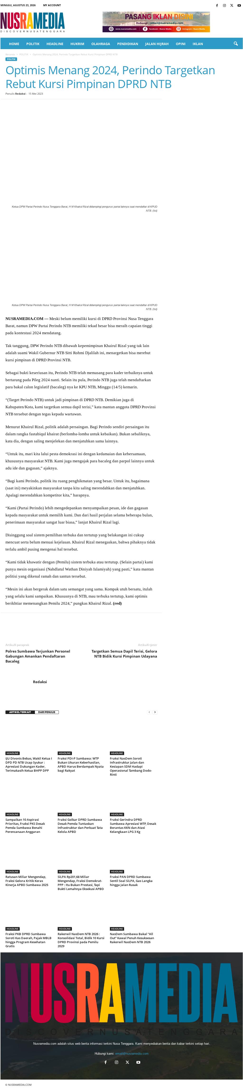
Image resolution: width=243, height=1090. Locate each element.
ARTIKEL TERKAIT (20, 712)
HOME (14, 44)
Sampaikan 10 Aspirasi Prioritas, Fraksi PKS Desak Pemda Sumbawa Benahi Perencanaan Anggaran (25, 825)
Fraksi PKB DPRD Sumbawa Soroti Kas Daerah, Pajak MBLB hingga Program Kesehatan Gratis (28, 940)
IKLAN (198, 44)
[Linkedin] (54, 106)
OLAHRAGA (100, 44)
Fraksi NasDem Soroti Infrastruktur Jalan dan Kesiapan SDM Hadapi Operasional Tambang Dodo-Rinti (131, 766)
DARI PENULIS (46, 712)
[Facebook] (217, 5)
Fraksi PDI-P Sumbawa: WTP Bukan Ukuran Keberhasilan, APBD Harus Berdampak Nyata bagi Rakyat (81, 764)
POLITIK (32, 44)
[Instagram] (224, 5)
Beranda (10, 54)
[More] (98, 106)
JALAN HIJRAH (157, 44)
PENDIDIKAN (127, 44)
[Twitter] (232, 5)
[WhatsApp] (43, 106)
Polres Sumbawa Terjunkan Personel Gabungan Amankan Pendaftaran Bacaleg (37, 656)
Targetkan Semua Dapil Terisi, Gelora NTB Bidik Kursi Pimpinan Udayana (124, 654)
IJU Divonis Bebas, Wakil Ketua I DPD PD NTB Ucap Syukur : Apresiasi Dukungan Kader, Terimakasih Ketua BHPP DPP (28, 764)
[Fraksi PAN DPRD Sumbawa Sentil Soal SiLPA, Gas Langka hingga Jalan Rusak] (133, 855)
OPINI (181, 44)
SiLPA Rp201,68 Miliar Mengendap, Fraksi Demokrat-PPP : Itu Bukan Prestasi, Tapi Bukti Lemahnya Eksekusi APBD (81, 883)
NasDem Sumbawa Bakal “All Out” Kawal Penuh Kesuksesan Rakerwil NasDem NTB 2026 (132, 938)
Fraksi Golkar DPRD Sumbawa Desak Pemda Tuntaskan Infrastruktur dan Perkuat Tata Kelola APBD (80, 825)
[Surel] (75, 106)
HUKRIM (77, 44)
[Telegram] (65, 106)
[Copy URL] (86, 106)
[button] (235, 44)
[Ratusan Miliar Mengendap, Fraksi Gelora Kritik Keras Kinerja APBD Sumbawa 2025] (29, 855)
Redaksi (20, 93)
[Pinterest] (32, 106)
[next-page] (155, 712)
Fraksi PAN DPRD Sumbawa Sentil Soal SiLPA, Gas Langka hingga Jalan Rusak (131, 881)
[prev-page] (149, 712)
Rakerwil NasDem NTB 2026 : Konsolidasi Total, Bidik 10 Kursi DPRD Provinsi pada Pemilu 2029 (81, 940)
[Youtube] (239, 5)
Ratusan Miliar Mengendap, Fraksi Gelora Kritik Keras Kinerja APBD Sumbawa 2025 (26, 881)
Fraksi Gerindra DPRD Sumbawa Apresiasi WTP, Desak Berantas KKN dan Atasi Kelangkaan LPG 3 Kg (133, 825)
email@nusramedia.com (132, 1053)
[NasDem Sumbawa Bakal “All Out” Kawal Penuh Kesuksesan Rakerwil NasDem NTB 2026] (133, 913)
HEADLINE (55, 44)
